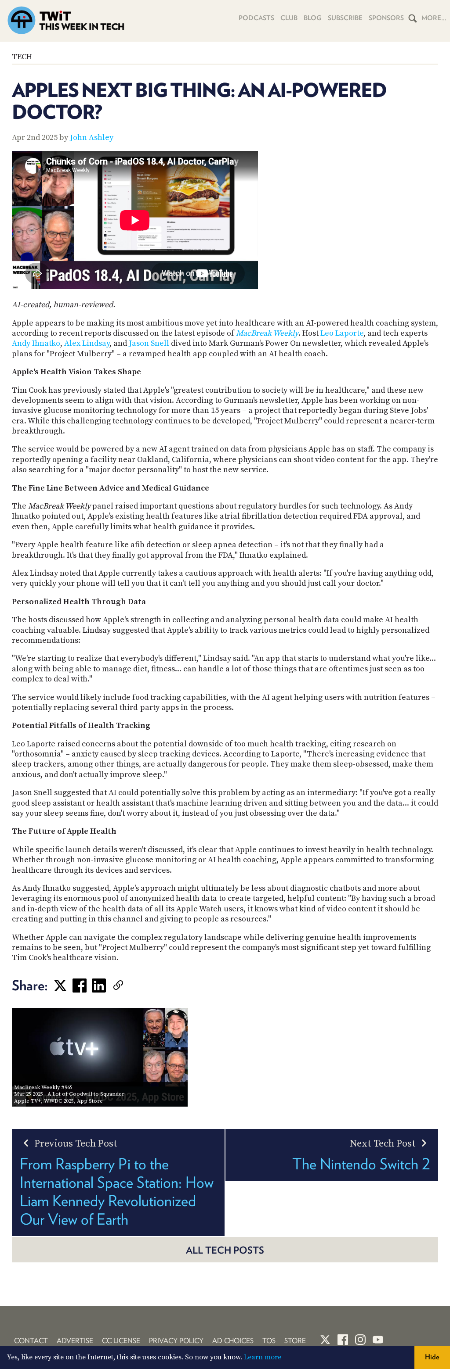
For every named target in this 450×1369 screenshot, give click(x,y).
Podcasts (256, 18)
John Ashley (91, 138)
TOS (269, 1341)
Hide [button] (432, 1357)
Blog (313, 18)
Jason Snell (149, 343)
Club (289, 18)
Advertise (75, 1341)
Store (295, 1341)
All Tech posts (225, 1250)
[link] (131, 985)
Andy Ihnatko (36, 343)
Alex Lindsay (86, 343)
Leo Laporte (341, 333)
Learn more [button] (262, 1357)
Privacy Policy (176, 1341)
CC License (121, 1341)
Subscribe (345, 18)
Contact (31, 1341)
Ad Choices (233, 1341)
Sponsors (386, 18)
